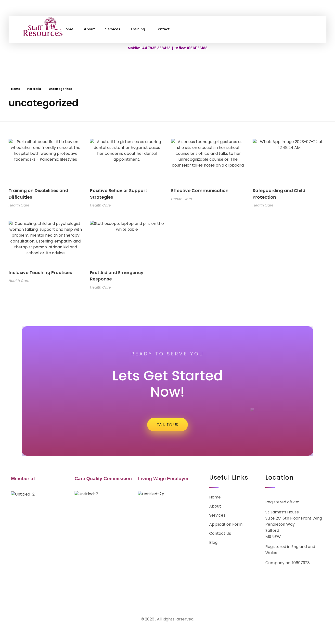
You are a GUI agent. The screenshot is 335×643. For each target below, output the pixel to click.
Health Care (19, 205)
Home (15, 89)
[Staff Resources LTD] (40, 28)
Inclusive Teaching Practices (40, 273)
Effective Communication (200, 191)
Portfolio (34, 89)
